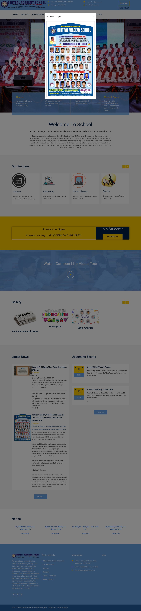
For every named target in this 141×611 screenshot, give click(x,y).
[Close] (93, 16)
